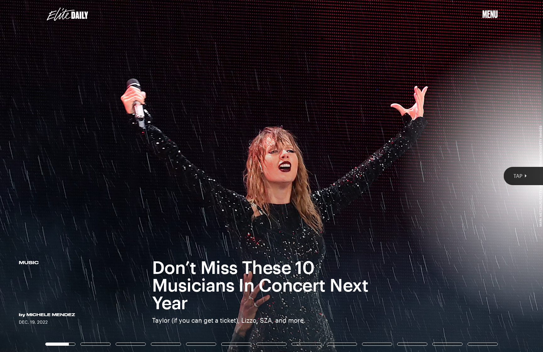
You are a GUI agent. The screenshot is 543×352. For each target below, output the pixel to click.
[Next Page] (361, 176)
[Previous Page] (89, 176)
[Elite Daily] (67, 14)
